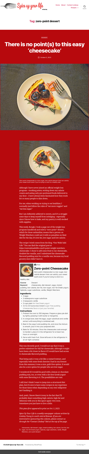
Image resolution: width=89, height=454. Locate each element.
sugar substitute (51, 430)
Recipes (74, 8)
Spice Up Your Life (16, 445)
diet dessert (34, 428)
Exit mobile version (44, 452)
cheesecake (26, 428)
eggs (40, 428)
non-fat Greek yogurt (33, 430)
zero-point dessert (35, 432)
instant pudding (48, 428)
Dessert (44, 37)
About (63, 5)
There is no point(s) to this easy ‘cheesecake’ (44, 47)
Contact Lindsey (72, 5)
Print (38, 265)
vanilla (59, 430)
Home (58, 5)
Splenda (42, 430)
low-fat (63, 428)
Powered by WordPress (33, 445)
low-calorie (57, 428)
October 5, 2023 (45, 57)
